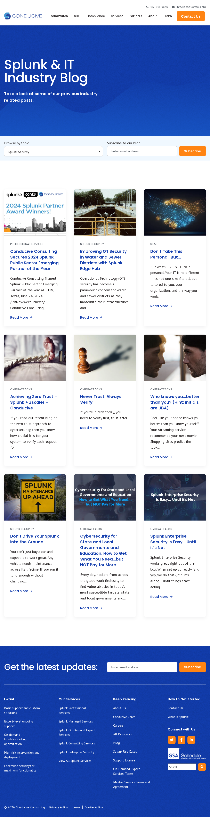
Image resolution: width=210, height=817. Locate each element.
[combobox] (182, 766)
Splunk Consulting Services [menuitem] (77, 743)
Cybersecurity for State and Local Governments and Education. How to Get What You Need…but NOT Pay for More (103, 550)
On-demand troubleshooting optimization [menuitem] (15, 739)
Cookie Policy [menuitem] (94, 807)
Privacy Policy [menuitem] (58, 807)
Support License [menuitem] (124, 760)
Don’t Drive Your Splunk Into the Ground (34, 539)
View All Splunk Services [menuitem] (75, 761)
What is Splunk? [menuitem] (178, 717)
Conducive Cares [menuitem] (124, 717)
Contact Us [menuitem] (175, 708)
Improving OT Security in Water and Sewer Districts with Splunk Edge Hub (103, 259)
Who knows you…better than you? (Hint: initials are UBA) (175, 402)
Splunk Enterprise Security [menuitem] (76, 752)
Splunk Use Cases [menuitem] (125, 751)
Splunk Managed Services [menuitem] (76, 721)
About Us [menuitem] (119, 708)
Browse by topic (16, 143)
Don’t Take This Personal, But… (166, 254)
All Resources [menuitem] (122, 734)
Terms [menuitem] (76, 807)
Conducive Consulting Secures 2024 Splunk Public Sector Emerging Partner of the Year (34, 259)
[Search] (202, 767)
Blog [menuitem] (116, 743)
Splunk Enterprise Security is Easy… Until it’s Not (173, 541)
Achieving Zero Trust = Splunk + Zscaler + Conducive (33, 402)
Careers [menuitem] (118, 725)
